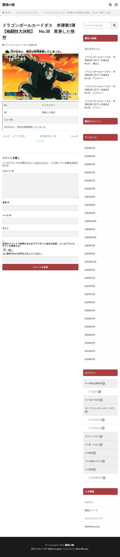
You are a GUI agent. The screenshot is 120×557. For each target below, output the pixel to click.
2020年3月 (90, 310)
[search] (114, 25)
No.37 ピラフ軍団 (14, 136)
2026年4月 (90, 164)
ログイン (89, 502)
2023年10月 (91, 237)
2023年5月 (90, 245)
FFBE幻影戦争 (96, 383)
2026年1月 (90, 180)
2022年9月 (90, 269)
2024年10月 (91, 221)
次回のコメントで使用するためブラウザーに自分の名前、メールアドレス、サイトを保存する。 (39, 245)
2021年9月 (90, 286)
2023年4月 (90, 253)
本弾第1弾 (32, 45)
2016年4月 (90, 326)
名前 (5, 202)
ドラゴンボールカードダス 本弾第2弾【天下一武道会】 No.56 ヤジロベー (100, 74)
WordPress (82, 548)
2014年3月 (90, 359)
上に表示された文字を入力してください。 (23, 254)
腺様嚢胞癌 (98, 477)
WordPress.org (92, 526)
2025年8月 (90, 196)
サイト (5, 228)
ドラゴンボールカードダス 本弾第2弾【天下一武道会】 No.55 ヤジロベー (100, 89)
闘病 (92, 469)
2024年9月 (90, 229)
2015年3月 (90, 351)
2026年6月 (90, 156)
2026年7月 (90, 148)
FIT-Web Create (53, 548)
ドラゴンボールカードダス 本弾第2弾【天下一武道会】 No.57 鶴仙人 (100, 60)
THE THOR (95, 400)
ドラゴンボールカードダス (26, 12)
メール (7, 215)
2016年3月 (90, 334)
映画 (91, 452)
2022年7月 (90, 278)
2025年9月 (90, 188)
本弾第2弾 (98, 428)
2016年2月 (90, 343)
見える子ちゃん (92, 48)
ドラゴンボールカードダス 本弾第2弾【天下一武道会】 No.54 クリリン (100, 104)
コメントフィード (93, 518)
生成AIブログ (96, 461)
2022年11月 (91, 261)
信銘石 (96, 391)
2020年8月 (90, 302)
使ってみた (94, 444)
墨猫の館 (8, 4)
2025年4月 (90, 204)
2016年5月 (90, 318)
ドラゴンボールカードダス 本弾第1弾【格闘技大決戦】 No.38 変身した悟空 (77, 12)
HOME (8, 12)
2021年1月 (90, 294)
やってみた (94, 436)
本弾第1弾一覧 (48, 136)
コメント (8, 171)
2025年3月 (90, 213)
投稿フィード (91, 510)
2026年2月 (90, 172)
